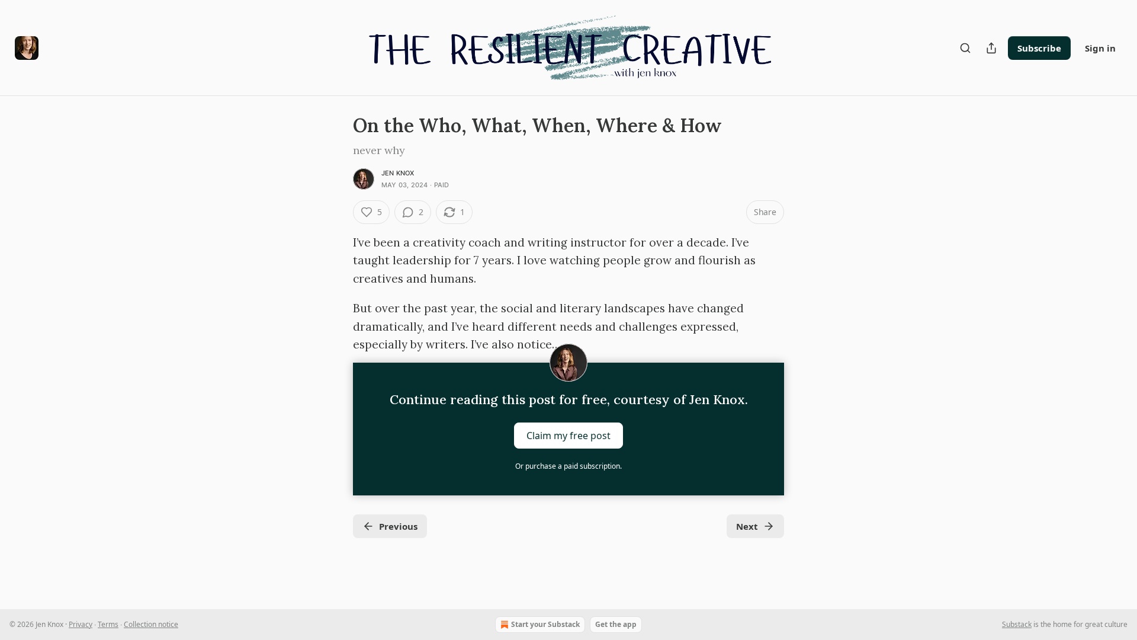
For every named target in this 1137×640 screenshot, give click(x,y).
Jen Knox (398, 173)
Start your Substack (545, 624)
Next (747, 526)
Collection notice (151, 624)
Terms (108, 624)
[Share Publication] (991, 48)
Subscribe (1039, 48)
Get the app (616, 624)
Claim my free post (568, 435)
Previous (398, 526)
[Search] (965, 48)
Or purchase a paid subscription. (568, 466)
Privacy (80, 624)
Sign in (1100, 48)
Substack (1017, 624)
